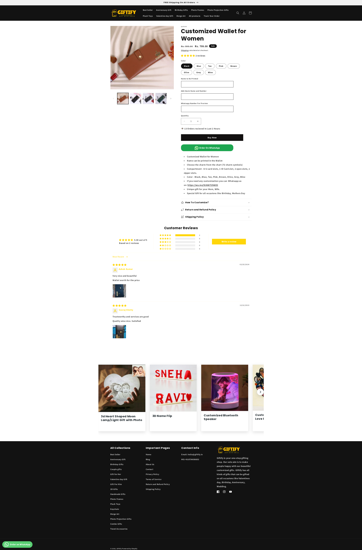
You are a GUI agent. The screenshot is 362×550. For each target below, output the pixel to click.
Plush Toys (115, 504)
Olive (186, 72)
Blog (148, 459)
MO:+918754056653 (190, 459)
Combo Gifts (116, 524)
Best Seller (115, 454)
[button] (238, 13)
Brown (233, 66)
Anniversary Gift (118, 459)
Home (148, 454)
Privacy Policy (152, 474)
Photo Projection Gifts (120, 519)
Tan (210, 66)
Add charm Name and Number (193, 91)
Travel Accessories (119, 529)
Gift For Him (116, 484)
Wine (210, 72)
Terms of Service (153, 479)
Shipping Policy (153, 489)
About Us (150, 464)
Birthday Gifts (116, 464)
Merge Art (114, 514)
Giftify (119, 549)
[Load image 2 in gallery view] (135, 98)
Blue (199, 66)
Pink (221, 66)
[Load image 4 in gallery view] (161, 98)
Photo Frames (116, 499)
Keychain (114, 509)
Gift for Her (115, 474)
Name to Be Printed (189, 78)
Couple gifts (116, 469)
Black (186, 66)
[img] (120, 264)
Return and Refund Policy (158, 484)
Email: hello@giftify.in (192, 454)
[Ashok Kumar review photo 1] (119, 291)
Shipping (184, 50)
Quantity (185, 115)
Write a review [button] (229, 241)
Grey (198, 72)
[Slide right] (171, 98)
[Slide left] (113, 98)
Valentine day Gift (118, 479)
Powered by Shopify (129, 549)
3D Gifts (114, 489)
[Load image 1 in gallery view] (123, 98)
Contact (149, 469)
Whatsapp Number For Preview (194, 103)
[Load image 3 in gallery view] (148, 98)
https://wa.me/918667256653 (203, 185)
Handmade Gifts (117, 494)
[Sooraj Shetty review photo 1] (119, 331)
